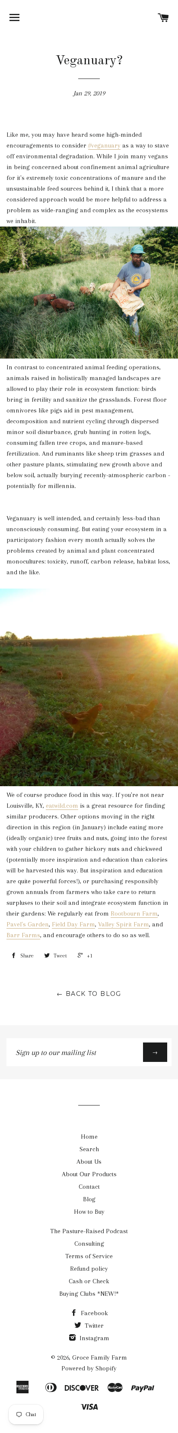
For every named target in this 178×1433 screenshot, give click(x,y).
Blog (89, 1199)
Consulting (89, 1243)
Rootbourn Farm (134, 913)
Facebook (93, 1313)
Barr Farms (23, 935)
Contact (89, 1186)
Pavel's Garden (27, 924)
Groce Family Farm (99, 1357)
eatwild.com (62, 805)
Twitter (93, 1325)
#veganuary (104, 145)
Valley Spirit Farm (123, 924)
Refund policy (89, 1268)
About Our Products (89, 1174)
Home (89, 1136)
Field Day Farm (73, 924)
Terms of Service (89, 1256)
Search (89, 1149)
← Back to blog (89, 994)
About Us (89, 1161)
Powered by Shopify (89, 1368)
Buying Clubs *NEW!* (89, 1294)
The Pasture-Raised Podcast (89, 1231)
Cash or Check (89, 1281)
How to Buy (89, 1212)
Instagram (93, 1338)
